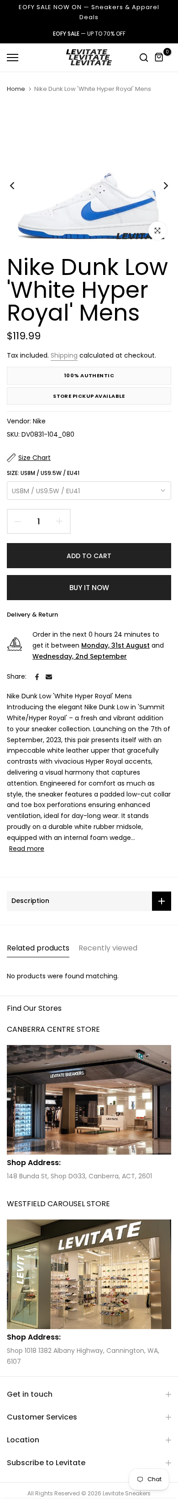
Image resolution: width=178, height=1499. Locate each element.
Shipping (64, 355)
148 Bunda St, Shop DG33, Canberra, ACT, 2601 (79, 1176)
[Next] (160, 186)
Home (16, 89)
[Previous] (18, 186)
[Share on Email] (48, 677)
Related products (38, 948)
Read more (26, 849)
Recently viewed (108, 948)
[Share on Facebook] (37, 677)
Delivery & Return (32, 614)
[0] (159, 58)
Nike (39, 421)
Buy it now (89, 587)
